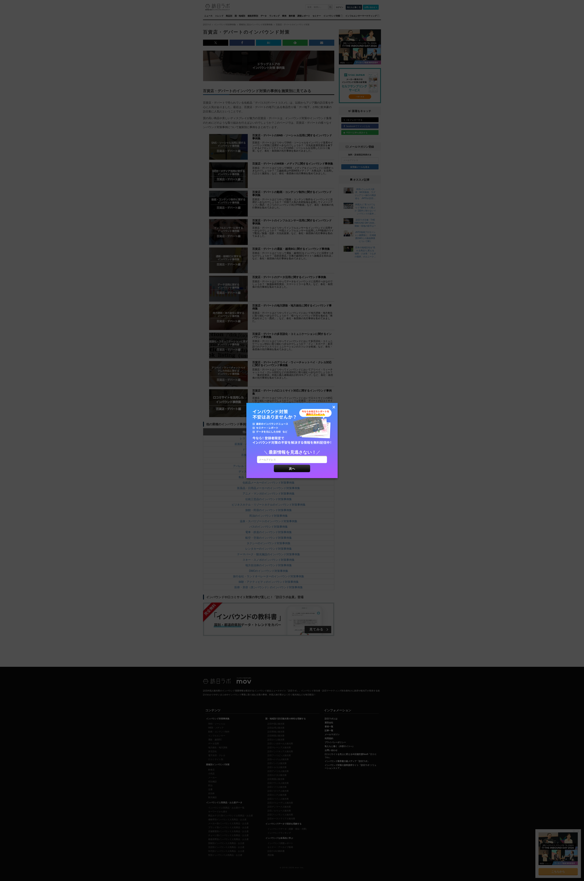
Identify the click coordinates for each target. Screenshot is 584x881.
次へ (292, 468)
